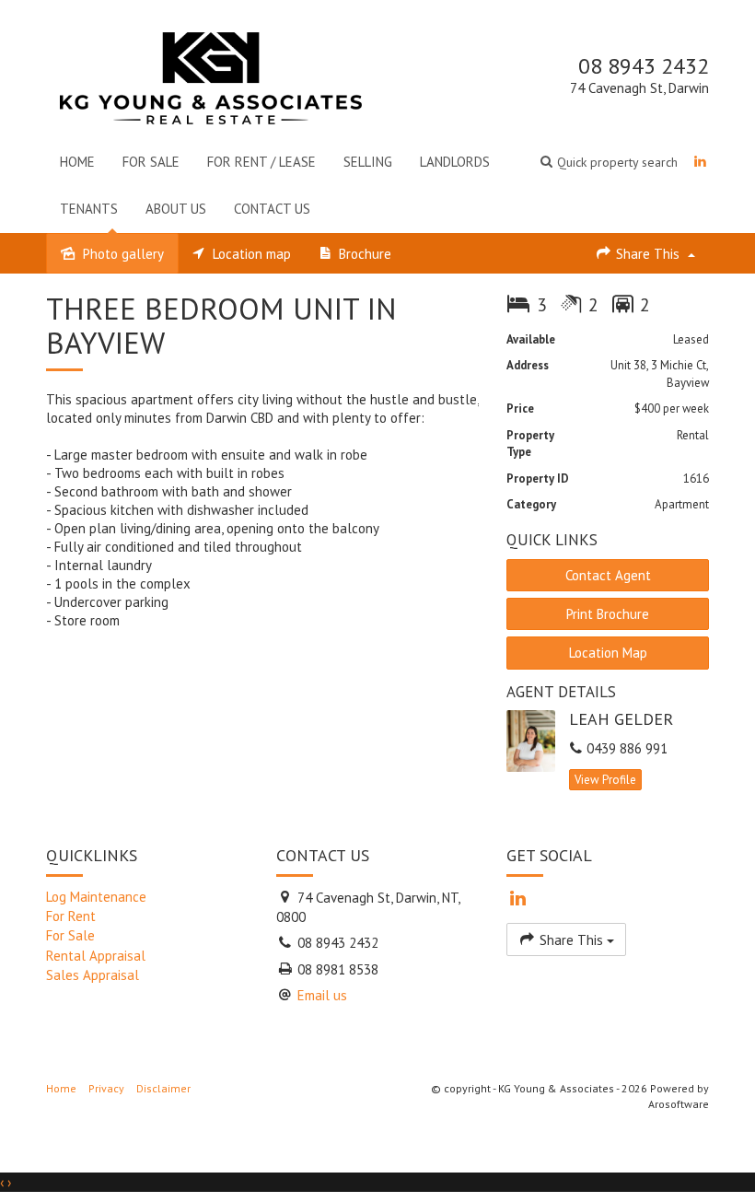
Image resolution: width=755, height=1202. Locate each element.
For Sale (151, 161)
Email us (322, 995)
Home (77, 161)
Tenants (89, 208)
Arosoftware (678, 1104)
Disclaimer (163, 1088)
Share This (647, 254)
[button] (609, 161)
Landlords (455, 161)
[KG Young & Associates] (211, 74)
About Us (175, 208)
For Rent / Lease (261, 161)
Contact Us (272, 208)
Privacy (106, 1088)
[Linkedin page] (700, 161)
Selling (367, 161)
